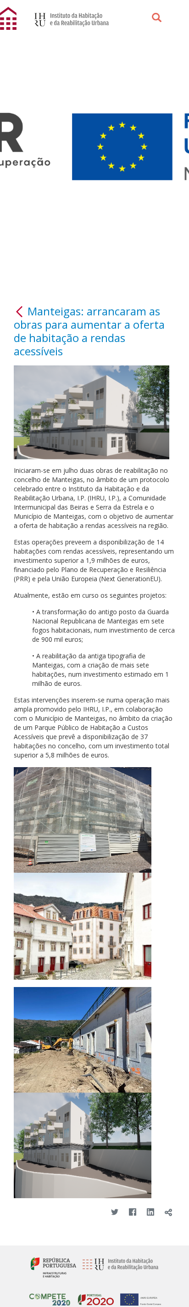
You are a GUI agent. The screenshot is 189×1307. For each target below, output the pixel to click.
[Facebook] (132, 1213)
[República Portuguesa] (53, 1266)
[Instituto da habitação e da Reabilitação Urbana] (118, 1266)
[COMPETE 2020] (50, 1295)
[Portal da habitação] (9, 17)
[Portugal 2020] (93, 1295)
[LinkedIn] (150, 1213)
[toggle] (168, 1213)
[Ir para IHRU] (67, 19)
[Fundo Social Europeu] (138, 1295)
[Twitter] (114, 1213)
